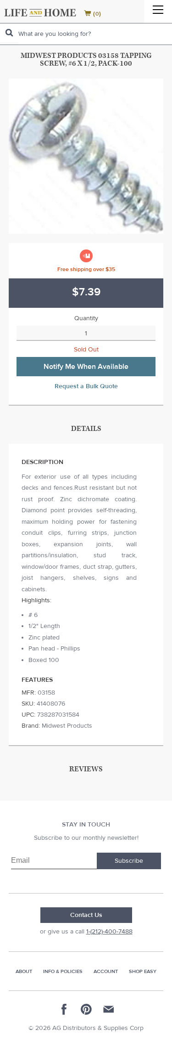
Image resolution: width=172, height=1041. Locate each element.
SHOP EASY (142, 971)
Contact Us (86, 915)
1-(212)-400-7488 (109, 932)
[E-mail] (108, 1009)
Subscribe (129, 861)
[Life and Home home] (40, 12)
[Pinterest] (86, 1009)
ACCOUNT (106, 971)
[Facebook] (64, 1009)
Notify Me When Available (86, 366)
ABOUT (24, 971)
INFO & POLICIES (63, 971)
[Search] (9, 32)
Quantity (86, 318)
